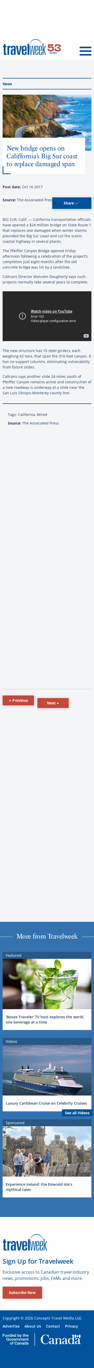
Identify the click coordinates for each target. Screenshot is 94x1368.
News (7, 83)
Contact (53, 1326)
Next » (53, 702)
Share (69, 203)
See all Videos (77, 1112)
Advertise (11, 1326)
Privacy (71, 1326)
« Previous (18, 700)
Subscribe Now (22, 1292)
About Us (33, 1326)
